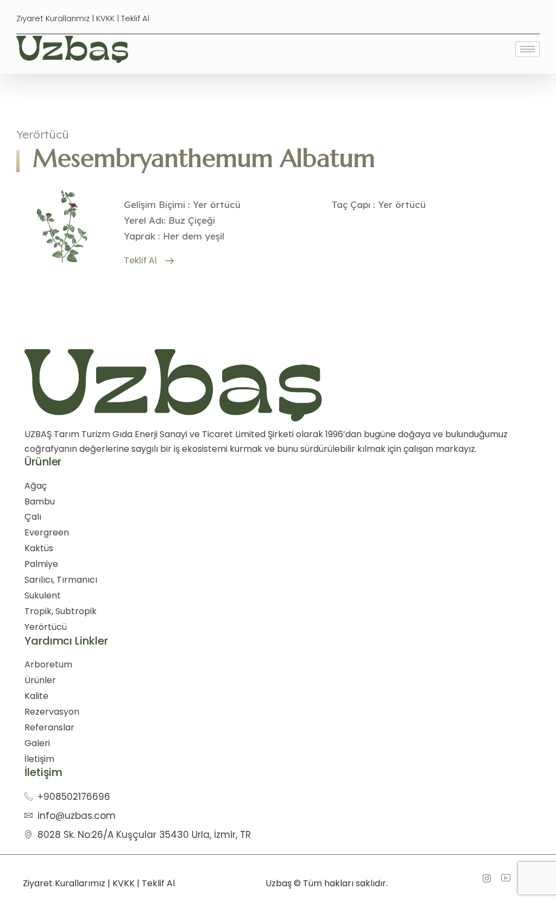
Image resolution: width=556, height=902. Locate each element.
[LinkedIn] (505, 878)
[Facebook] (486, 878)
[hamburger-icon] (527, 49)
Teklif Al (135, 18)
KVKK (105, 18)
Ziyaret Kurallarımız (53, 18)
